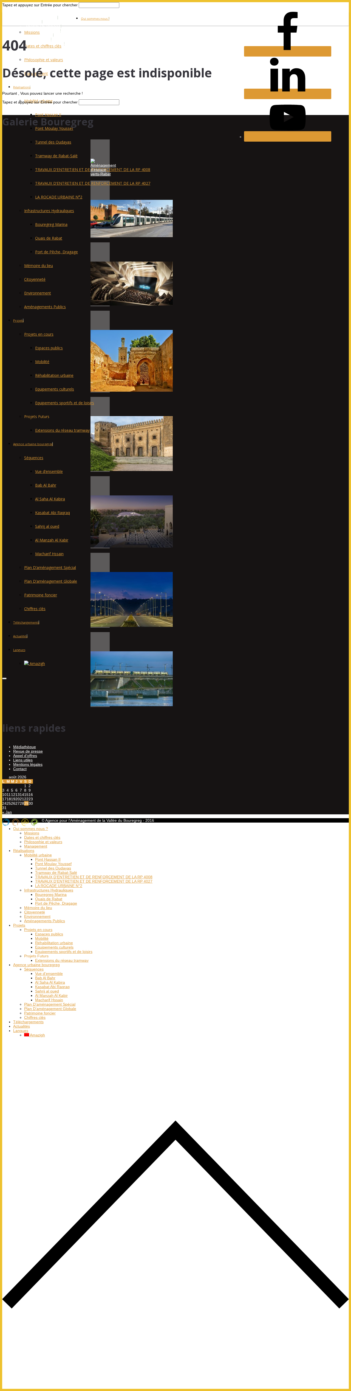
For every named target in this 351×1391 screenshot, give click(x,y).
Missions (32, 32)
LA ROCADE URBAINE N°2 (58, 197)
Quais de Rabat (48, 238)
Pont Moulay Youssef (53, 864)
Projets (18, 320)
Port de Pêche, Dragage (56, 251)
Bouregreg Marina (51, 224)
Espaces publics (49, 347)
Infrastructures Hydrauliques (49, 210)
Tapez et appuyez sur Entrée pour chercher (40, 5)
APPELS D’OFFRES (43, 31)
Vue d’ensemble (49, 471)
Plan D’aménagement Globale (50, 581)
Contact (20, 769)
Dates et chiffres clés (42, 46)
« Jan (7, 812)
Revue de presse (28, 751)
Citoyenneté (35, 279)
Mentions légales (28, 764)
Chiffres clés (35, 608)
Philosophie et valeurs (43, 59)
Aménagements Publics (45, 306)
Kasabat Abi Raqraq (52, 512)
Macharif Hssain (49, 553)
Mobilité (42, 361)
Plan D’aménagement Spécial (50, 567)
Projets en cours (38, 334)
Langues (19, 650)
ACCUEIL (34, 22)
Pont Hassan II (48, 114)
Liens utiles (23, 760)
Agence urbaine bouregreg (33, 444)
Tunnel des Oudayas (53, 142)
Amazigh (37, 663)
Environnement (37, 293)
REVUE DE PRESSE (43, 26)
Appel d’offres (25, 755)
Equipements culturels (54, 389)
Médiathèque (24, 747)
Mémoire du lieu (38, 265)
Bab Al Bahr (45, 485)
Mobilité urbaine (38, 855)
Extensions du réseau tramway (62, 430)
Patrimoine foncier (40, 595)
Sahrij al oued (47, 526)
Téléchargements (26, 622)
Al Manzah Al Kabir (51, 540)
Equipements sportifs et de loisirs (64, 402)
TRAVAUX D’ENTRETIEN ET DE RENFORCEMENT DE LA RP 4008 (93, 877)
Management (35, 846)
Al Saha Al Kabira (50, 498)
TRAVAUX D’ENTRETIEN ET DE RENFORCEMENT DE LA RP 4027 (92, 183)
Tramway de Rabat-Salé (56, 155)
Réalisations (21, 87)
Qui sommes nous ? (95, 18)
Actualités (20, 636)
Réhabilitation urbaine (54, 375)
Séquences (33, 457)
